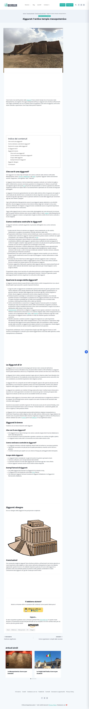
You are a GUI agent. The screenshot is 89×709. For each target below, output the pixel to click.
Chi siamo (18, 692)
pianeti (36, 313)
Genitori (62, 5)
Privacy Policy (70, 692)
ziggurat (29, 100)
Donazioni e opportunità (58, 692)
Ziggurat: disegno (13, 162)
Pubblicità (41, 692)
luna (33, 472)
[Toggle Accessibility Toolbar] (86, 352)
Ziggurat (32, 630)
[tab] (30, 678)
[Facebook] (79, 5)
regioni (47, 213)
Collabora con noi (32, 692)
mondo (24, 417)
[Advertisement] (33, 85)
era (24, 186)
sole (37, 237)
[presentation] (19, 659)
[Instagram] (81, 5)
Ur (27, 630)
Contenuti (46, 5)
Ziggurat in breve (13, 151)
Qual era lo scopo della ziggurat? (17, 146)
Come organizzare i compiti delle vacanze (50, 638)
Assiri (33, 176)
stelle (28, 313)
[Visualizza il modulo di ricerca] (76, 5)
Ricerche (27, 5)
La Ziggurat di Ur (13, 148)
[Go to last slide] (8, 664)
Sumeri (21, 176)
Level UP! (39, 5)
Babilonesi (26, 176)
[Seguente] (59, 664)
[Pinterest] (84, 5)
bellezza (34, 417)
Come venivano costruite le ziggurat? (19, 144)
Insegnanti (70, 5)
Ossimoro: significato (10, 638)
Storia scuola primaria (44, 16)
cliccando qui (44, 620)
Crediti (24, 692)
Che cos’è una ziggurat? (15, 141)
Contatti (47, 692)
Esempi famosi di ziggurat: (18, 160)
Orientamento (12, 310)
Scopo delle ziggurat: (16, 157)
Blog (34, 5)
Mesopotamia (21, 630)
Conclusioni (11, 164)
